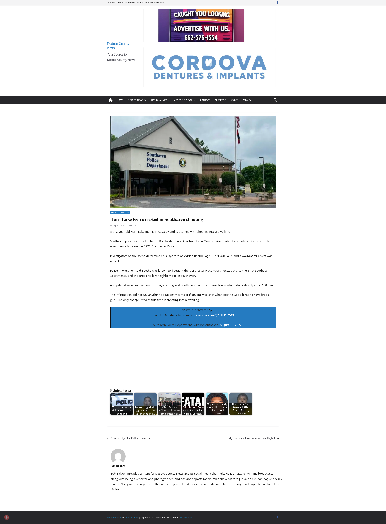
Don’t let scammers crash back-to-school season (140, 2)
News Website (114, 517)
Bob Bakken (134, 225)
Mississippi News (182, 100)
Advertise (220, 100)
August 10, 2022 (231, 325)
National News (160, 100)
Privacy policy (187, 517)
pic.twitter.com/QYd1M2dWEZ (214, 315)
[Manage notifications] (6, 517)
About (234, 100)
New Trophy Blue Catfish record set (131, 438)
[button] (144, 100)
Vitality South (131, 517)
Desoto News (135, 100)
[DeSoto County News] (110, 100)
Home (120, 100)
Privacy (246, 100)
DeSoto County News (118, 45)
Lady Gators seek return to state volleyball (251, 438)
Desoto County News (120, 212)
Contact (205, 100)
